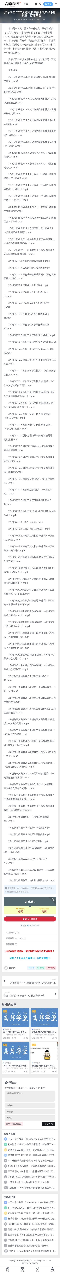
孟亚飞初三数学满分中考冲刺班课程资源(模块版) (15, 1033)
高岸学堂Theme (29, 1260)
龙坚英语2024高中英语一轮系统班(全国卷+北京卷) (33, 1149)
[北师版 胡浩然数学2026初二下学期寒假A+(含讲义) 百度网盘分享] (44, 1017)
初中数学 (32, 19)
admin (12, 967)
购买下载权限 (31, 919)
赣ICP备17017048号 (30, 1263)
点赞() (52, 968)
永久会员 (45, 909)
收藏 (42, 968)
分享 (32, 968)
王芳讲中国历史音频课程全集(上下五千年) (28, 1182)
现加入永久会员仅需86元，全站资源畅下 (30, 958)
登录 (49, 4)
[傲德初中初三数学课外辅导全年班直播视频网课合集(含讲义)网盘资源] (44, 1051)
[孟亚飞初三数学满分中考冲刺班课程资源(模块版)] (15, 1017)
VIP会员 (22, 909)
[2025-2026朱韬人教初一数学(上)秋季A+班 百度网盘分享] (15, 1051)
